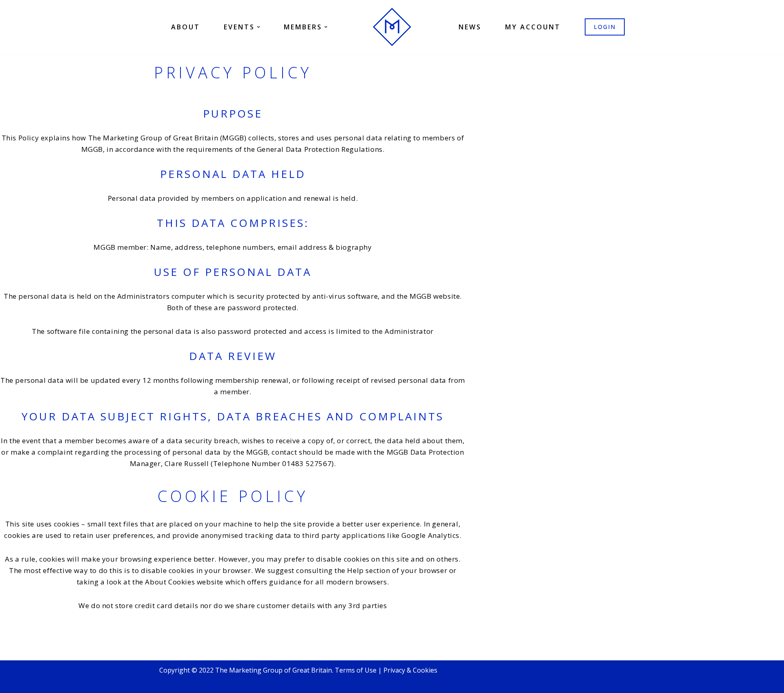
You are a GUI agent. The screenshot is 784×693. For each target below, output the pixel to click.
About (185, 26)
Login (605, 27)
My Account (533, 26)
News (470, 26)
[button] (258, 27)
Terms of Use (355, 670)
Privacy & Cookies (410, 670)
